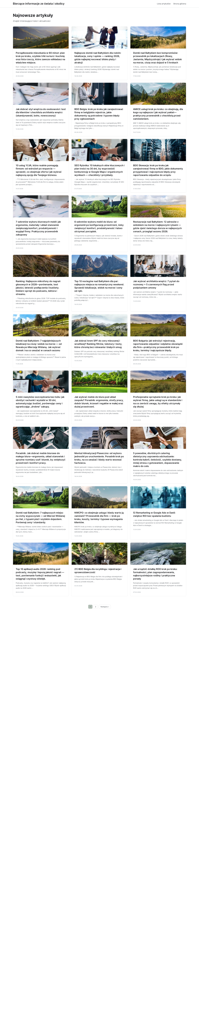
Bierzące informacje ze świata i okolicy (38, 3)
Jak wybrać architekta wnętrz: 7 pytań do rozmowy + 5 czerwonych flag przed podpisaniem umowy (156, 284)
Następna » (105, 607)
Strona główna (179, 4)
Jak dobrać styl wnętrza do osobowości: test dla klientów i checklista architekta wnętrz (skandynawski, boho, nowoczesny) (41, 112)
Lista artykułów (164, 4)
